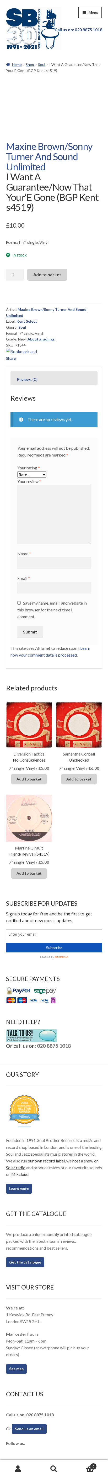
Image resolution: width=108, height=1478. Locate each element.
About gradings (41, 339)
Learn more (19, 1188)
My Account (18, 1469)
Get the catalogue (25, 1262)
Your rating (28, 467)
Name (24, 553)
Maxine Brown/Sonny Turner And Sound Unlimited (49, 156)
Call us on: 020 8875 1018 (78, 29)
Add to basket (47, 274)
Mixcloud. (20, 1174)
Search (54, 1469)
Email (23, 578)
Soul (41, 64)
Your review (29, 481)
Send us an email (29, 1429)
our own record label (46, 1160)
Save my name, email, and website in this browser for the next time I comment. (52, 609)
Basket (83, 1464)
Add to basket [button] (29, 779)
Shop (30, 64)
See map (16, 1368)
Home (17, 64)
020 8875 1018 (54, 1045)
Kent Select (27, 321)
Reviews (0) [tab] (27, 379)
